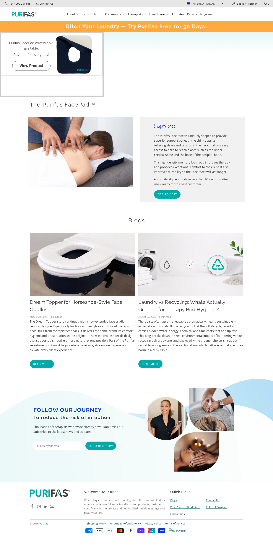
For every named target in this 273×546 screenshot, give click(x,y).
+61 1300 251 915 (19, 3)
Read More (41, 364)
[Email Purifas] (52, 506)
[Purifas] (24, 14)
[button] (205, 3)
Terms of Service (175, 523)
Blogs (136, 220)
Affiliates (178, 14)
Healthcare (157, 14)
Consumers (113, 14)
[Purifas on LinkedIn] (45, 506)
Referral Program (199, 14)
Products (91, 14)
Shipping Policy (96, 523)
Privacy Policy (152, 523)
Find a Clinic (178, 514)
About (71, 14)
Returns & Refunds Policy (125, 523)
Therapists (135, 14)
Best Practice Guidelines (185, 507)
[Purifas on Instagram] (39, 506)
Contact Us (212, 500)
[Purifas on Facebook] (32, 506)
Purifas (43, 523)
